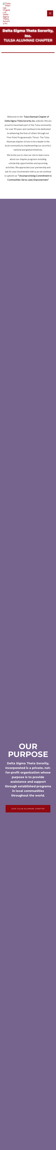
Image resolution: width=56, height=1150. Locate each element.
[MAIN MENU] (50, 13)
